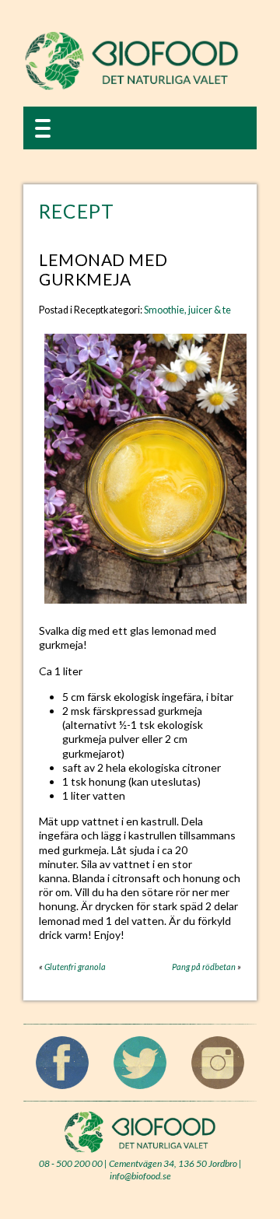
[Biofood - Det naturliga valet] (131, 86)
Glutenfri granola (75, 967)
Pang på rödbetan (204, 967)
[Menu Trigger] (42, 127)
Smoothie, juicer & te (187, 310)
